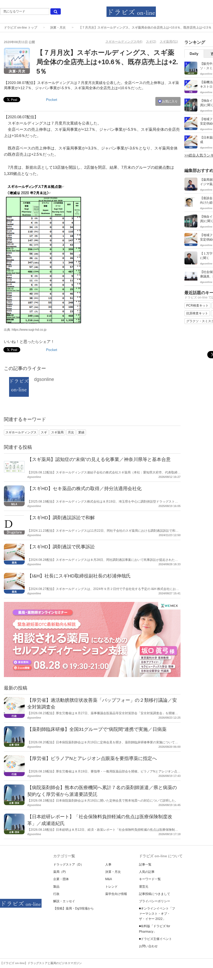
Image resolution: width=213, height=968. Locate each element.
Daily (194, 53)
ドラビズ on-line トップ (20, 27)
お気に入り (169, 101)
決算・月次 (58, 27)
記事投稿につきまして (154, 894)
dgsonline (44, 379)
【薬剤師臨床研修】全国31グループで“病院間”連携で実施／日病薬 (97, 729)
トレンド (111, 886)
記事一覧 (145, 864)
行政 (56, 894)
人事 (108, 864)
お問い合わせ (148, 946)
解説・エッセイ (64, 901)
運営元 (143, 886)
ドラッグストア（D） (68, 864)
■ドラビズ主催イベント (155, 939)
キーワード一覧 (150, 879)
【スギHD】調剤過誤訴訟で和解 (61, 517)
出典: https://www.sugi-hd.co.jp (25, 330)
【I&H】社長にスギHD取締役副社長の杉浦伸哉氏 (79, 576)
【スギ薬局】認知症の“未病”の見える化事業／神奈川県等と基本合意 (99, 459)
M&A (108, 879)
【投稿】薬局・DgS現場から (73, 908)
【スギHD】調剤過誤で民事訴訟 (61, 546)
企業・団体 (61, 879)
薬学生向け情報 (116, 894)
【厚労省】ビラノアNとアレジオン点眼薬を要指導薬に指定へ (92, 758)
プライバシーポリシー (154, 901)
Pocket (51, 100)
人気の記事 (147, 872)
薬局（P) (59, 872)
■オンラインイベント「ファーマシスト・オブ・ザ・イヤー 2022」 (157, 914)
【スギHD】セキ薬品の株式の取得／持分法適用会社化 (84, 488)
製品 (56, 886)
